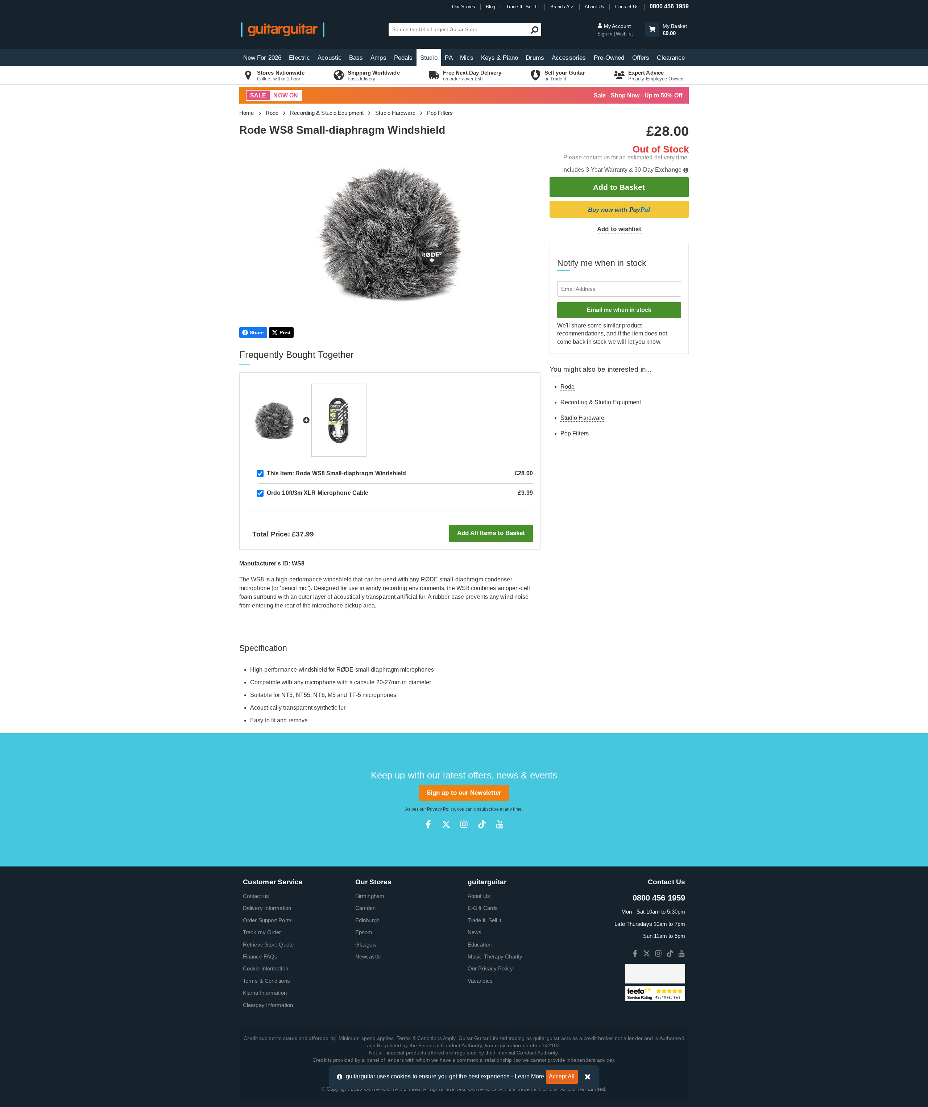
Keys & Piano (499, 57)
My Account (616, 26)
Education (480, 944)
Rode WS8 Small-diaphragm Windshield (336, 473)
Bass (356, 57)
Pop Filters (440, 113)
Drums (535, 57)
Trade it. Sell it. (485, 920)
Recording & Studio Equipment (327, 113)
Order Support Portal (268, 920)
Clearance (671, 57)
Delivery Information (267, 908)
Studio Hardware (395, 113)
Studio (429, 57)
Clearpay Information (268, 1005)
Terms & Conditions (266, 981)
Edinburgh (367, 920)
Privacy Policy (441, 809)
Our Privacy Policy (490, 968)
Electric (299, 57)
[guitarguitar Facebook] (428, 824)
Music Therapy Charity (495, 956)
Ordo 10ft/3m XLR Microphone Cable (317, 493)
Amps (378, 57)
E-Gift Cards (483, 908)
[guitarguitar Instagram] (464, 824)
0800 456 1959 (669, 6)
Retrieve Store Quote (268, 944)
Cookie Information (265, 968)
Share (257, 332)
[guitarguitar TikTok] (482, 824)
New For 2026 (262, 57)
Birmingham (369, 896)
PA (448, 57)
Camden (365, 908)
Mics (466, 57)
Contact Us (627, 6)
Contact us (256, 896)
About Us (595, 6)
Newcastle (368, 956)
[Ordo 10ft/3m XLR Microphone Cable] (338, 420)
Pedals (403, 57)
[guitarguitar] (282, 29)
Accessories (569, 57)
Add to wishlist (619, 229)
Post (285, 332)
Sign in (605, 34)
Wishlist (624, 34)
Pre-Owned (609, 57)
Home (246, 113)
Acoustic (329, 57)
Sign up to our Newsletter (464, 792)
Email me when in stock (619, 310)
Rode (272, 113)
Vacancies (480, 981)
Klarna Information (265, 993)
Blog (490, 6)
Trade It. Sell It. (523, 6)
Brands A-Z (562, 6)
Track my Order (262, 932)
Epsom (364, 932)
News (474, 932)
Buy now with (619, 209)
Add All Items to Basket (491, 533)
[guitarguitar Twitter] (446, 824)
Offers (641, 57)
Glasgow (366, 944)
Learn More (529, 1076)
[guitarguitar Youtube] (499, 824)
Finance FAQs (260, 956)
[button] (652, 29)
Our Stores (463, 6)
